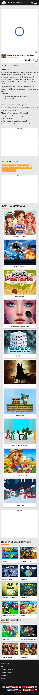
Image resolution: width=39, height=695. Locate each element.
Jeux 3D (29, 167)
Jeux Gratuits (7, 167)
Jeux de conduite (8, 170)
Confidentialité (4, 675)
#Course (15, 57)
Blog (2, 681)
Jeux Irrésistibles (9, 165)
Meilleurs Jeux (22, 165)
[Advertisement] (15, 142)
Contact (3, 678)
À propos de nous (5, 663)
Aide (2, 666)
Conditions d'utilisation (7, 669)
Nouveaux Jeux (19, 167)
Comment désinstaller (6, 672)
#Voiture (9, 57)
